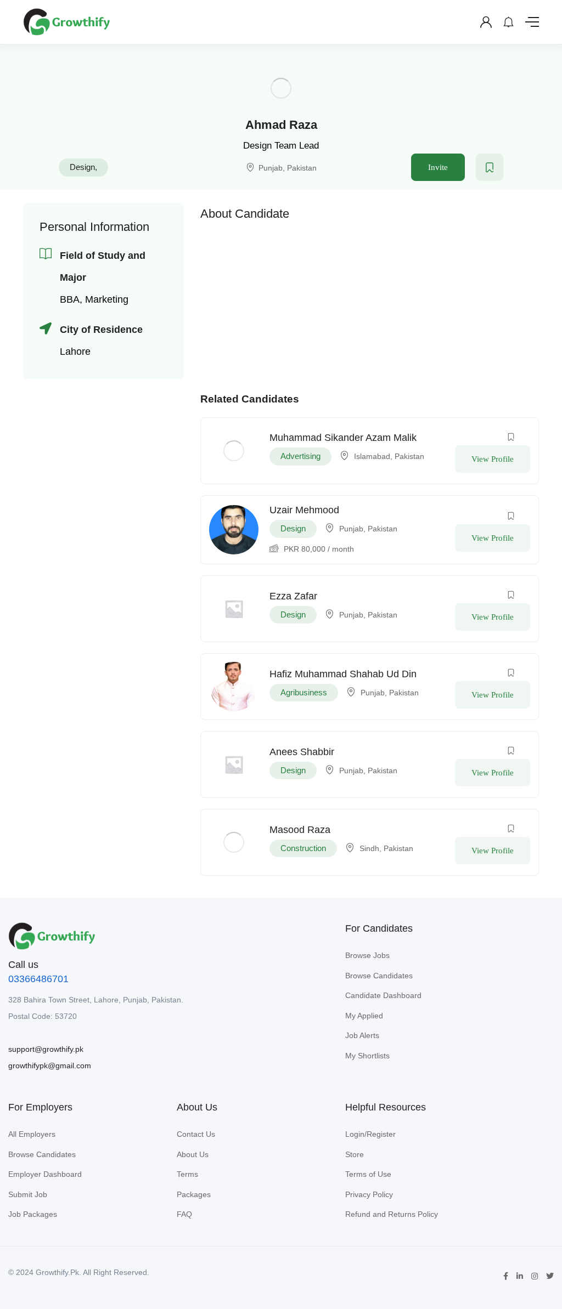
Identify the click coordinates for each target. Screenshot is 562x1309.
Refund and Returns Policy (391, 1214)
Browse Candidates (379, 975)
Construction (303, 848)
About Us (193, 1154)
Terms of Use (368, 1174)
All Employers (31, 1134)
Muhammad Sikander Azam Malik (343, 437)
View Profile (492, 459)
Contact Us (196, 1134)
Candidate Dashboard (383, 995)
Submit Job (27, 1194)
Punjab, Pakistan (287, 167)
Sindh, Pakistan (386, 848)
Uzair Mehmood (304, 510)
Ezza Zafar (293, 596)
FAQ (184, 1214)
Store (354, 1154)
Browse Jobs (367, 955)
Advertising (300, 456)
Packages (194, 1194)
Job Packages (32, 1214)
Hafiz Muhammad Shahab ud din (343, 673)
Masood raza (299, 829)
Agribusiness (303, 692)
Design (82, 167)
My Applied (364, 1015)
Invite (438, 167)
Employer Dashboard (45, 1174)
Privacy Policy (369, 1194)
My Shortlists (367, 1055)
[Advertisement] (370, 303)
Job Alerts (362, 1035)
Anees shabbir (301, 751)
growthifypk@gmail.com (49, 1065)
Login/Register (370, 1134)
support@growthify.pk (45, 1049)
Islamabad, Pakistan (389, 456)
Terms (187, 1174)
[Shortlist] (489, 167)
